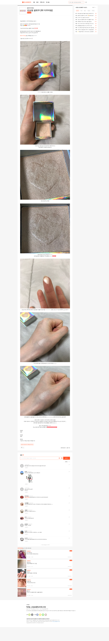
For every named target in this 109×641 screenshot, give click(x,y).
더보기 (93, 7)
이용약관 (27, 618)
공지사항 (38, 618)
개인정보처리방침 (33, 618)
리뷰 (37, 2)
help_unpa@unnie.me (56, 621)
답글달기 (26, 467)
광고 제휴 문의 (47, 618)
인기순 (66, 461)
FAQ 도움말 (42, 618)
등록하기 (66, 458)
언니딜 (47, 2)
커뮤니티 (42, 2)
